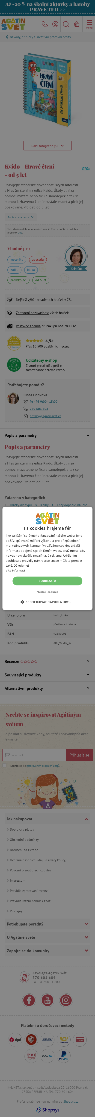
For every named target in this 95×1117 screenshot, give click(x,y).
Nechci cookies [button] (47, 592)
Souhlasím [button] (47, 581)
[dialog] (47, 558)
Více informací (15, 570)
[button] (47, 602)
